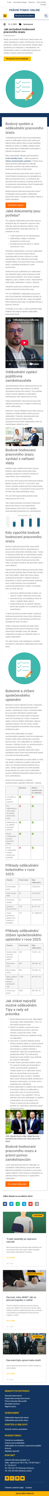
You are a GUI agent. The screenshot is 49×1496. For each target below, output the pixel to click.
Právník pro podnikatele (14, 1440)
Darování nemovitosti (13, 1396)
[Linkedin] (17, 1478)
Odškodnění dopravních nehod (17, 1418)
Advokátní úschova (12, 1404)
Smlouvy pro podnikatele (14, 1443)
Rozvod (8, 1448)
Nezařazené (28, 24)
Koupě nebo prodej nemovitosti (17, 1398)
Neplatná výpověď (12, 1451)
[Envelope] (22, 1478)
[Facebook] (7, 1478)
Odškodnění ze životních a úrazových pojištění (23, 1446)
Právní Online (24, 10)
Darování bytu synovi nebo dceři (23, 1360)
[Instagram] (12, 1478)
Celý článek (10, 1257)
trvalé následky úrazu (13, 158)
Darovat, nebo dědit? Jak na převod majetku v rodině (21, 1298)
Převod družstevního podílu (16, 1401)
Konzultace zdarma (15, 205)
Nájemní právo (10, 1406)
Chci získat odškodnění (17, 1184)
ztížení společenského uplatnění (18, 161)
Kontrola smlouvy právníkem (16, 1429)
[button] (5, 16)
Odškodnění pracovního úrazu (16, 1420)
